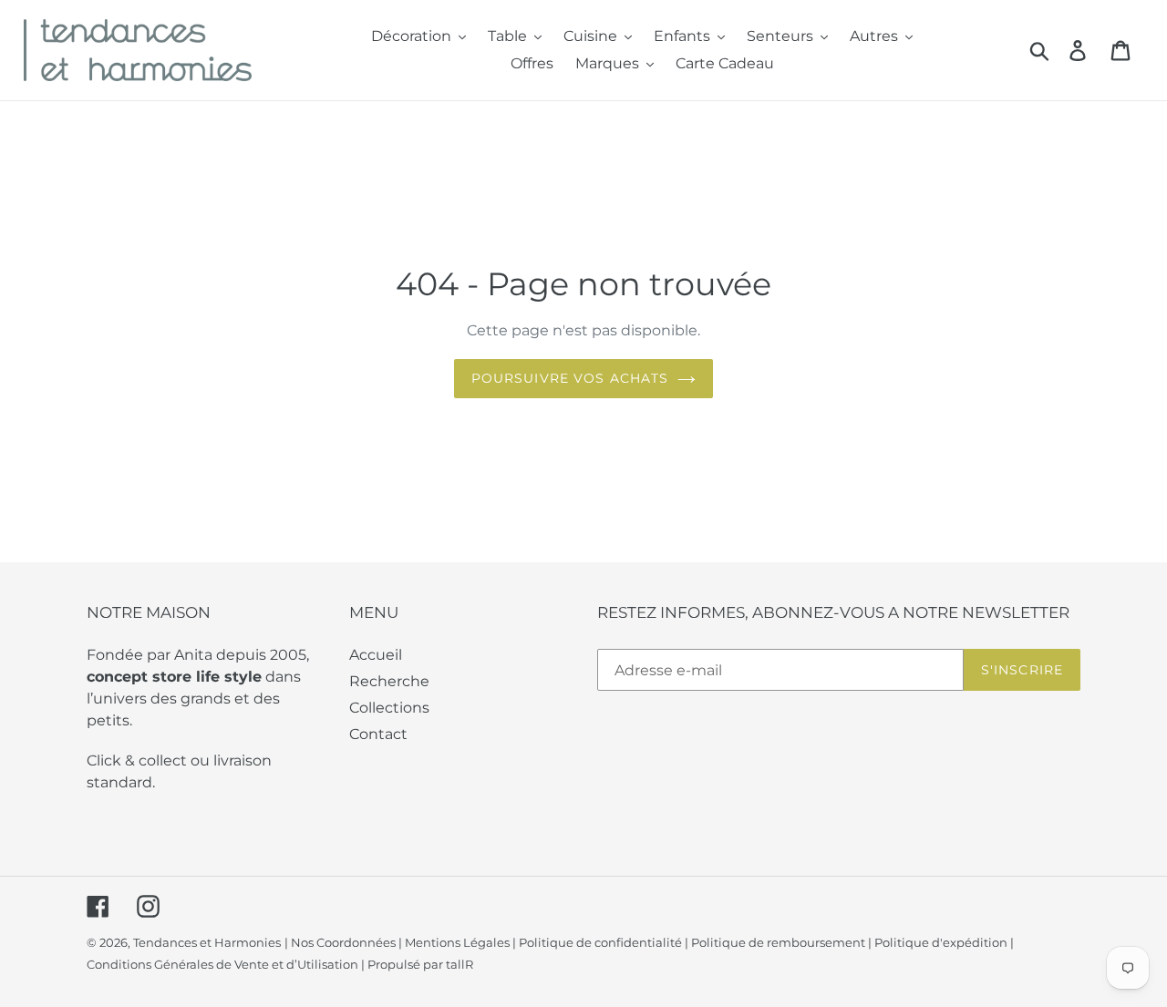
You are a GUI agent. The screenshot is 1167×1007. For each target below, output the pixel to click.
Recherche (389, 681)
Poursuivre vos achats (570, 378)
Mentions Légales (457, 942)
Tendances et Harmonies (207, 942)
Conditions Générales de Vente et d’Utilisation (222, 964)
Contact (378, 734)
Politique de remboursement (778, 942)
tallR (459, 964)
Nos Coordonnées (343, 942)
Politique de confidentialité (600, 942)
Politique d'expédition (940, 942)
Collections (389, 707)
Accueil (375, 654)
